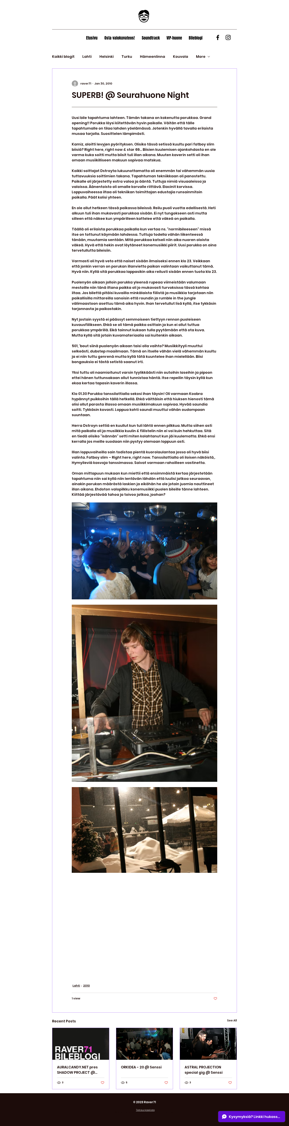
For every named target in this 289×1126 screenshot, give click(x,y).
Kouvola (180, 56)
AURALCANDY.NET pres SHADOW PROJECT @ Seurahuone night (77, 1070)
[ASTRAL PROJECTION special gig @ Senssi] (208, 1044)
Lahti (87, 56)
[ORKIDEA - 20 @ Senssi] (144, 1044)
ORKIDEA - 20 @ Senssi (141, 1067)
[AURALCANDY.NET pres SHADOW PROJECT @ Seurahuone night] (80, 1044)
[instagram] (228, 37)
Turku (126, 56)
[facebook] (217, 37)
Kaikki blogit (63, 56)
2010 (86, 986)
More (200, 56)
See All (232, 1020)
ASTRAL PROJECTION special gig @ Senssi (204, 1070)
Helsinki (106, 56)
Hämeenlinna (152, 56)
